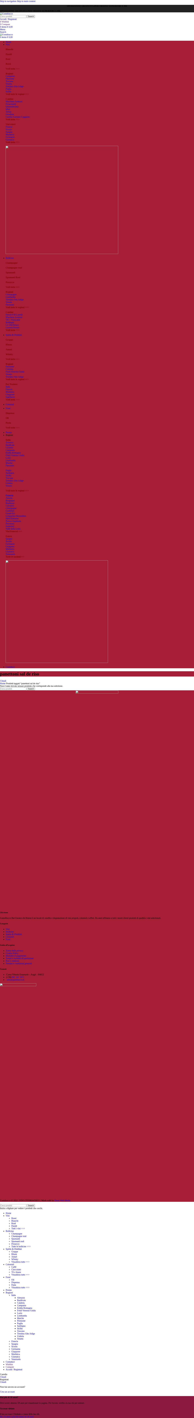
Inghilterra (10, 397)
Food (8, 939)
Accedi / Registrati (14, 1369)
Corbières (10, 511)
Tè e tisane (16, 1272)
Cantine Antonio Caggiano (18, 117)
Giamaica (10, 139)
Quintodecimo (12, 106)
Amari (14, 1256)
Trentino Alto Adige (15, 86)
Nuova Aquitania (13, 521)
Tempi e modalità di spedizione (20, 958)
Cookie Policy (12, 953)
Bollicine (10, 931)
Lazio (8, 458)
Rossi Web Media (62, 1200)
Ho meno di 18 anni (25, 1416)
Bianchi (14, 1221)
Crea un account (7, 1392)
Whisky (14, 1259)
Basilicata (10, 445)
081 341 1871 (18, 977)
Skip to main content (26, 1)
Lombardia (10, 297)
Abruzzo (9, 442)
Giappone (10, 394)
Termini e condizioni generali (19, 963)
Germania (10, 137)
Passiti (14, 1226)
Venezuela (10, 554)
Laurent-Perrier (12, 327)
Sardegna (10, 473)
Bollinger (10, 322)
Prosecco (15, 1244)
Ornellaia (10, 114)
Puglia (8, 89)
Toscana (9, 81)
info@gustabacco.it (15, 979)
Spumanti (15, 1239)
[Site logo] (6, 13)
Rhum (14, 1254)
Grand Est (10, 513)
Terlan (8, 112)
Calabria (9, 369)
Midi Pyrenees (12, 518)
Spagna (9, 132)
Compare (10, 1367)
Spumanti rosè (17, 1241)
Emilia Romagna (13, 452)
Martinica (10, 134)
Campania (10, 76)
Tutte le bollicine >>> (21, 1246)
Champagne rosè (18, 1236)
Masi (8, 109)
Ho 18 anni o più (8, 1416)
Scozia (9, 129)
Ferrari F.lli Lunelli (14, 314)
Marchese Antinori (14, 101)
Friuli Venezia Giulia (15, 371)
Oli (12, 1280)
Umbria (9, 483)
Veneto (9, 84)
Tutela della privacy (14, 950)
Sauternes (10, 526)
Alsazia (9, 498)
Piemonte (10, 78)
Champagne (11, 294)
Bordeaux (10, 503)
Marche (9, 463)
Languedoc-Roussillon (16, 516)
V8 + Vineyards (13, 320)
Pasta (13, 1285)
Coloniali (10, 937)
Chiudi (3, 681)
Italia (8, 387)
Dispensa (15, 1282)
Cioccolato (16, 1269)
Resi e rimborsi (12, 961)
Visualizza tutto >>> (20, 1262)
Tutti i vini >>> (18, 1228)
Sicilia (8, 91)
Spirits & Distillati (14, 934)
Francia (9, 127)
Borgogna (10, 500)
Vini (8, 929)
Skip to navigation (8, 1)
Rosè (13, 1223)
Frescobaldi (11, 104)
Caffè (13, 1267)
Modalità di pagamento (16, 956)
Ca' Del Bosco (12, 325)
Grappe (14, 1251)
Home (3, 683)
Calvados (10, 505)
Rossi (13, 1218)
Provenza (10, 523)
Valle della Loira (13, 529)
